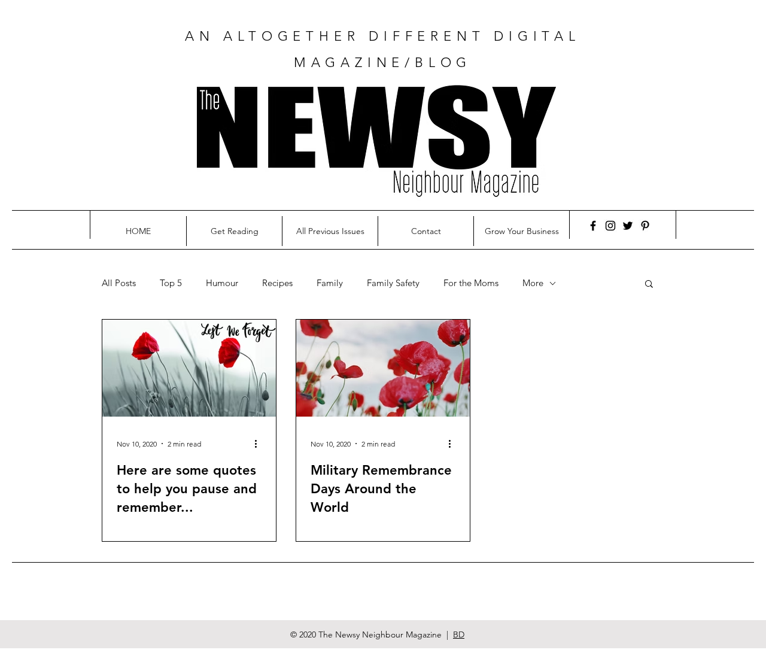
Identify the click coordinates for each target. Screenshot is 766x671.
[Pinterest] (645, 225)
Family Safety (393, 283)
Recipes (277, 283)
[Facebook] (593, 225)
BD (458, 634)
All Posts (119, 283)
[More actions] (260, 443)
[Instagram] (610, 225)
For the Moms (470, 283)
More (532, 283)
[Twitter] (627, 225)
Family (330, 283)
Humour (222, 283)
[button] (649, 284)
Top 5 (171, 283)
